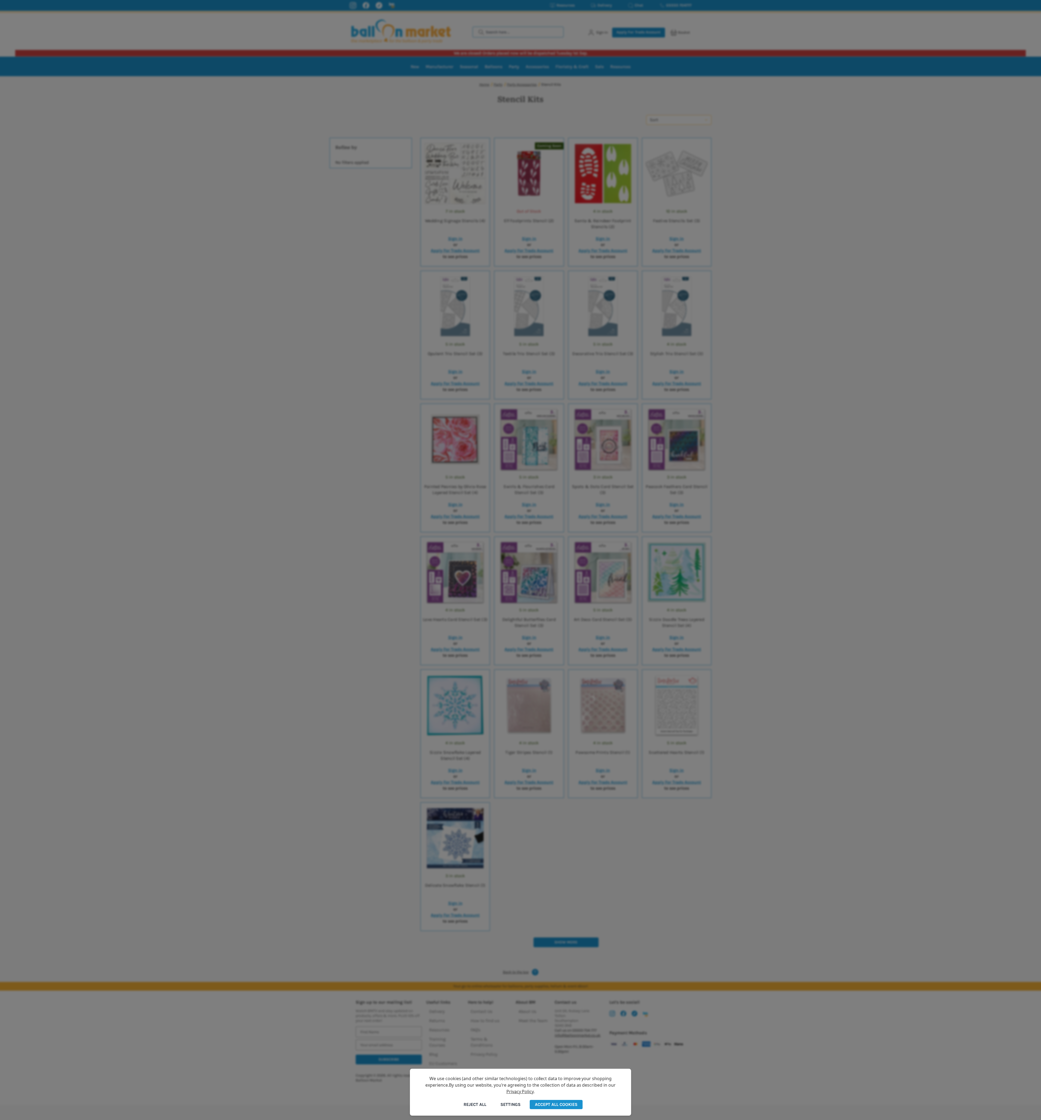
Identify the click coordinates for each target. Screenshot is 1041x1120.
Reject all (475, 1104)
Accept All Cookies (556, 1104)
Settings (510, 1104)
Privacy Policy (520, 1092)
